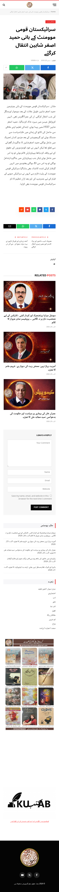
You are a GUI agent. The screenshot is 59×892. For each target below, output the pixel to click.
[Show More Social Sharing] (6, 67)
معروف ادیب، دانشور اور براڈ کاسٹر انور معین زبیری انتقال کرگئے (41, 244)
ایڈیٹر (54, 60)
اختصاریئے (52, 593)
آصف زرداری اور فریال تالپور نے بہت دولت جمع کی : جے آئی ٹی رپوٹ (16, 244)
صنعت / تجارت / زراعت (47, 628)
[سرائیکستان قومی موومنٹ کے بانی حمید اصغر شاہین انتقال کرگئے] (29, 87)
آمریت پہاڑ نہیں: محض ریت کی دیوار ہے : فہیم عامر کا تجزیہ (30, 368)
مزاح (54, 624)
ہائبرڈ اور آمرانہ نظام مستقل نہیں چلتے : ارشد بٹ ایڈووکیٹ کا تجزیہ (32, 567)
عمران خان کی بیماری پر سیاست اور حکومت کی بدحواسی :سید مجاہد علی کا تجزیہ (33, 415)
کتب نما (53, 606)
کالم (54, 602)
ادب (54, 597)
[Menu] (54, 5)
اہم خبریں (52, 619)
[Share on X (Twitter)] (32, 67)
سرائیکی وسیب (51, 22)
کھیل (54, 611)
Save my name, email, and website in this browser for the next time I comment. (32, 498)
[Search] (4, 5)
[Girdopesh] (29, 4)
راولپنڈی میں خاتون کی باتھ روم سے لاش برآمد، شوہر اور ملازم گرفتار (31, 558)
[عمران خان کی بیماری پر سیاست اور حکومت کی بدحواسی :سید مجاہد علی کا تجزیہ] (29, 394)
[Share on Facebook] (48, 67)
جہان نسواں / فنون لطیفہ (47, 589)
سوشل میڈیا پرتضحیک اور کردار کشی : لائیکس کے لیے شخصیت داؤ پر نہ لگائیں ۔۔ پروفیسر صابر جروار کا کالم (30, 319)
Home (53, 11)
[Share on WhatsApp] (16, 67)
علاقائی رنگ (51, 615)
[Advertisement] (29, 759)
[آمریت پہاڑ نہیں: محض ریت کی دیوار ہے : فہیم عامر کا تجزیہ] (29, 347)
